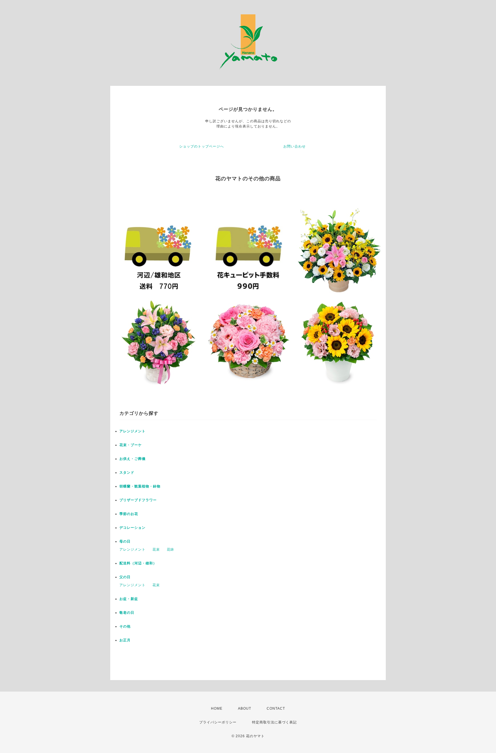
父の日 (125, 577)
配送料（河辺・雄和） (138, 563)
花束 (156, 549)
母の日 (125, 541)
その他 (125, 626)
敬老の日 (126, 613)
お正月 (125, 640)
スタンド (126, 473)
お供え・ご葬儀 (132, 459)
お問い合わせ (294, 146)
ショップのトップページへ (201, 146)
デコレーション (132, 528)
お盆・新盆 (128, 599)
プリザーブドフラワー (138, 500)
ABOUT (244, 708)
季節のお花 (128, 514)
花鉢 (170, 549)
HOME (216, 708)
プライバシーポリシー (218, 722)
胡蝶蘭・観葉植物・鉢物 (139, 486)
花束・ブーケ (130, 445)
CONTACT (276, 708)
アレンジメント (132, 431)
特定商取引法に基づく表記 (274, 722)
